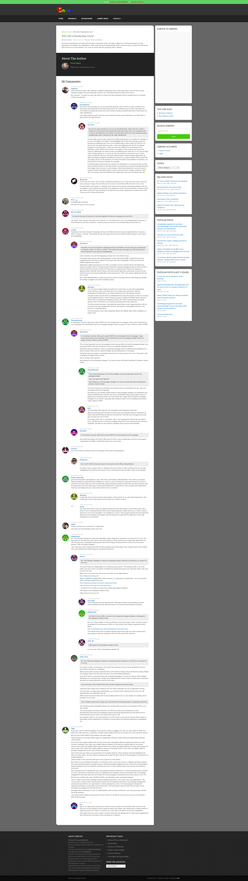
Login (161, 154)
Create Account (164, 151)
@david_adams (90, 67)
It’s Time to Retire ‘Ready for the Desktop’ (172, 181)
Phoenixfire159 (76, 320)
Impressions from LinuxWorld (167, 199)
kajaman (74, 89)
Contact (117, 19)
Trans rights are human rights (118, 856)
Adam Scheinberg (94, 849)
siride (82, 507)
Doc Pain (91, 125)
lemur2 (82, 556)
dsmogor (91, 287)
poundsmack (84, 105)
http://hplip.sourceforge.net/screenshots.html (95, 585)
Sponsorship (86, 19)
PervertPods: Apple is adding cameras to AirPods (172, 242)
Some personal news (164, 314)
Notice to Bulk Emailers (116, 850)
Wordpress (87, 852)
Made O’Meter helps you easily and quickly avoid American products (172, 296)
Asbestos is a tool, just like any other (170, 235)
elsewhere (84, 243)
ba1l (89, 408)
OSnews (71, 878)
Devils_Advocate (77, 477)
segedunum (75, 536)
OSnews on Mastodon (116, 847)
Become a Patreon (166, 113)
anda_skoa (84, 657)
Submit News (102, 19)
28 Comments (97, 40)
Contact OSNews (114, 853)
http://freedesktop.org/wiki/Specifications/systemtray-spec (108, 629)
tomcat (74, 449)
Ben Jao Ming (76, 212)
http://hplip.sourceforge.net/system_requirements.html (98, 583)
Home (61, 19)
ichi (81, 804)
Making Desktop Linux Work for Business (171, 193)
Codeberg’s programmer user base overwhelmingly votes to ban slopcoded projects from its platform (172, 226)
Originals (72, 19)
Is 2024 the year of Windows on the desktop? (170, 277)
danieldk (83, 431)
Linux (70, 32)
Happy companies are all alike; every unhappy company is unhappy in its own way (173, 250)
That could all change (91, 47)
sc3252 (73, 230)
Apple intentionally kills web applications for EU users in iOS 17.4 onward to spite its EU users (173, 287)
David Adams (67, 40)
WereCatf (83, 180)
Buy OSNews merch (166, 116)
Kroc (72, 200)
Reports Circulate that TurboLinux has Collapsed (170, 206)
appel (73, 524)
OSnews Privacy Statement (78, 840)
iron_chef (91, 600)
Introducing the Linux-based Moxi (169, 187)
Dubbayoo (83, 460)
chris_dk (91, 641)
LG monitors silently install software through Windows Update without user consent (173, 259)
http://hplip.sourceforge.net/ (89, 576)
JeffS (73, 729)
